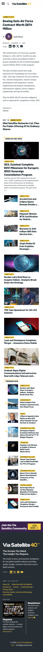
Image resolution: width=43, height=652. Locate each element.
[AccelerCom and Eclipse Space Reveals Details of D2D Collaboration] (11, 198)
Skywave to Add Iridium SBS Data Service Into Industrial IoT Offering (27, 231)
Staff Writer (18, 36)
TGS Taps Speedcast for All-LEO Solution (20, 311)
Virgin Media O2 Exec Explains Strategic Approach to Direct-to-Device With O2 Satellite (28, 246)
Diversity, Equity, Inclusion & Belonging (17, 592)
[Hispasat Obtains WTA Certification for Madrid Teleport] (11, 213)
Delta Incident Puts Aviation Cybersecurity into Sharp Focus (29, 404)
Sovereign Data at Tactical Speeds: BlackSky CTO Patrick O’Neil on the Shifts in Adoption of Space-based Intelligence (28, 491)
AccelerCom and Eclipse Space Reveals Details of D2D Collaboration (28, 201)
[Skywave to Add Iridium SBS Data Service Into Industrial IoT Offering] (11, 228)
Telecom (5, 110)
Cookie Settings (27, 587)
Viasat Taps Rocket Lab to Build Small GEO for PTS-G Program (29, 461)
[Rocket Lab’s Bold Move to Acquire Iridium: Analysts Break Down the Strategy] (21, 263)
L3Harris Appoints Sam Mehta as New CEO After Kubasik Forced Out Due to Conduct (29, 419)
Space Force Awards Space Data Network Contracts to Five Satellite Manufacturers (28, 476)
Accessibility (7, 595)
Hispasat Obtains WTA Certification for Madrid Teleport (28, 216)
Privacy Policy (8, 589)
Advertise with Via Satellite (22, 584)
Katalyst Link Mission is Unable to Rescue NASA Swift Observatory (28, 448)
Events (15, 587)
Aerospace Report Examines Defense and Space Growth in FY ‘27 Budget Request (29, 434)
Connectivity (8, 17)
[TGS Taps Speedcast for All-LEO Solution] (21, 296)
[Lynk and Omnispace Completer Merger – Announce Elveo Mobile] (21, 326)
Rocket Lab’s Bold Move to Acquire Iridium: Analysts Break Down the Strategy (20, 280)
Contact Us (7, 587)
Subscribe (6, 631)
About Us (6, 584)
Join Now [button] (33, 526)
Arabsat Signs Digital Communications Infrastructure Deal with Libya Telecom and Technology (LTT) (20, 373)
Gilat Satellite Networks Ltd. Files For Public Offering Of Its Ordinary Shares (21, 126)
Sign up (30, 617)
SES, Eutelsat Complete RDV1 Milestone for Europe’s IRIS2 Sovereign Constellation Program (21, 169)
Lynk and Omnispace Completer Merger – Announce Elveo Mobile (20, 341)
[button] (3, 3)
